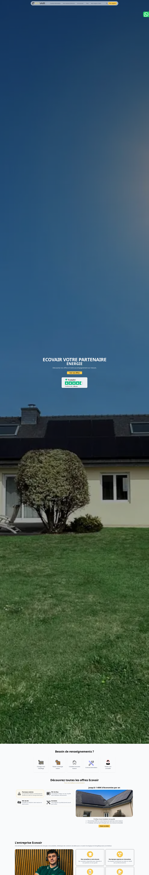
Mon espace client (96, 3)
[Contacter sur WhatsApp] (146, 14)
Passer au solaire (104, 826)
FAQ (87, 3)
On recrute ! (80, 3)
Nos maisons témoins (69, 3)
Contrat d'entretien (55, 3)
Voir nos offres (74, 373)
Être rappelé (112, 3)
